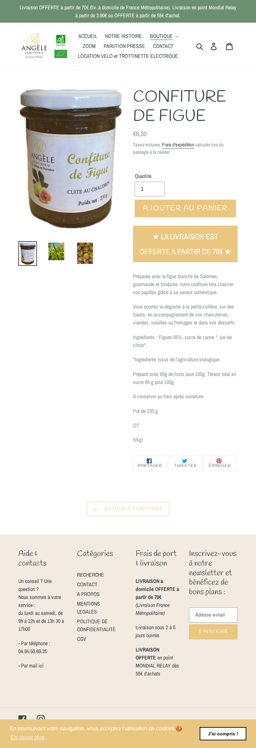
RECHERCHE (90, 574)
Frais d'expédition (178, 144)
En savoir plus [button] (27, 737)
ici (40, 665)
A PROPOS (88, 594)
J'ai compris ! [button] (223, 733)
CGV (81, 639)
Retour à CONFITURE (133, 509)
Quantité (143, 176)
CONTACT (87, 584)
